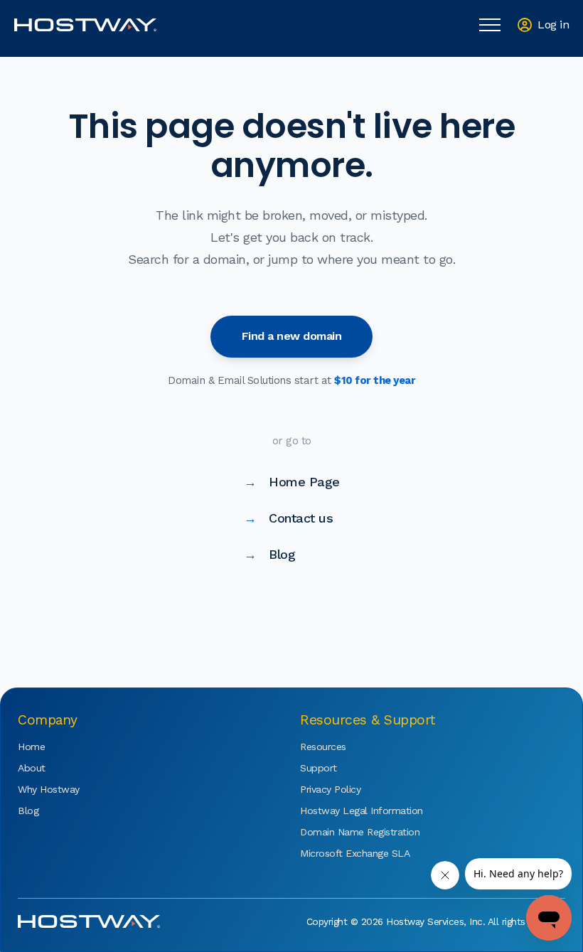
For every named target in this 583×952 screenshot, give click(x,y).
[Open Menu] (490, 25)
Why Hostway (49, 789)
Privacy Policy (330, 789)
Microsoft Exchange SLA (342, 853)
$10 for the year (374, 380)
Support (318, 768)
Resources (323, 746)
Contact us (288, 517)
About (32, 768)
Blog (270, 554)
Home (31, 746)
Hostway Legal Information (342, 810)
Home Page (292, 481)
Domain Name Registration (342, 832)
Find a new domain (292, 336)
